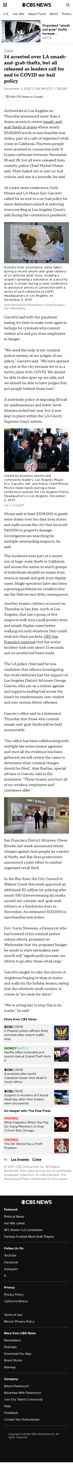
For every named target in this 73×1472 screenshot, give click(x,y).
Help (7, 1406)
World (54, 14)
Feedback (11, 1412)
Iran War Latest (14, 1223)
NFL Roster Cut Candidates (23, 1230)
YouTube (10, 1255)
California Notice (16, 1301)
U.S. (6, 14)
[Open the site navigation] (12, 5)
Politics (67, 14)
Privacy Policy (14, 1294)
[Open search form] (68, 5)
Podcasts (10, 1347)
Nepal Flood (37, 14)
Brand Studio (13, 1360)
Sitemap (10, 1367)
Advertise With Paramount (22, 1392)
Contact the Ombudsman (22, 1419)
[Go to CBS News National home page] (36, 5)
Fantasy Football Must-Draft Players (29, 1236)
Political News (14, 1216)
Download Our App (17, 1353)
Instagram (11, 1269)
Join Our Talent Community (23, 1399)
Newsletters (12, 1340)
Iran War (18, 14)
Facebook (11, 1262)
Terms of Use (13, 1314)
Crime (8, 50)
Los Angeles (20, 1159)
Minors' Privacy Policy (19, 1321)
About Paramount (16, 1386)
